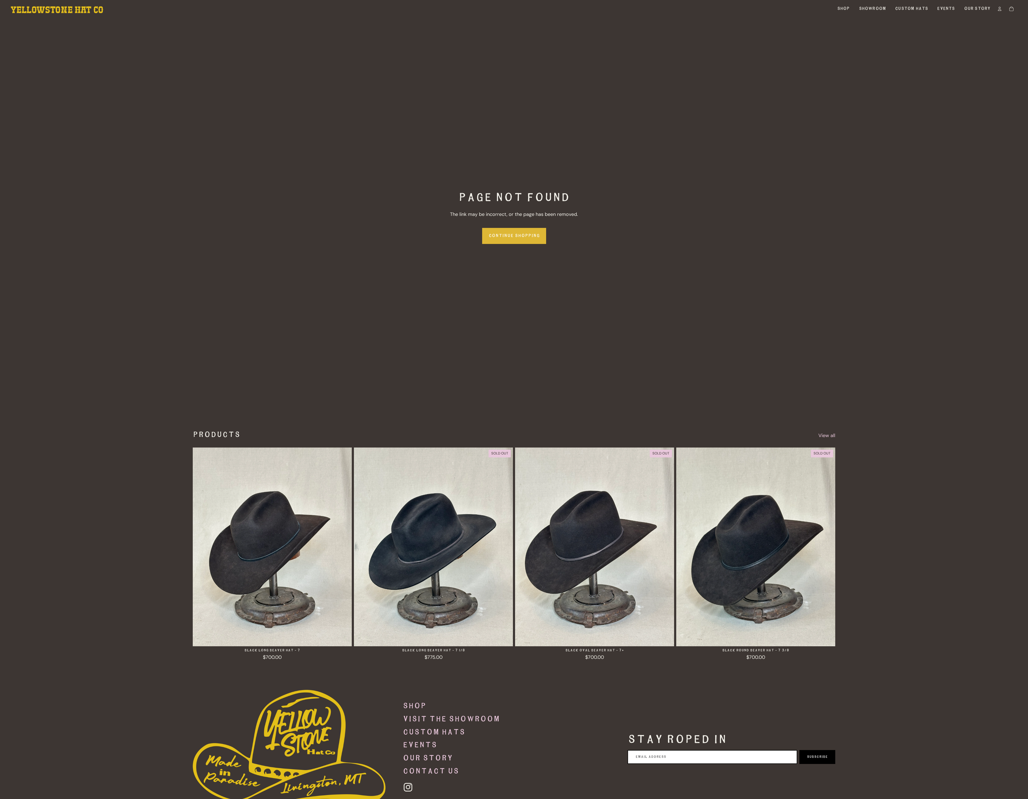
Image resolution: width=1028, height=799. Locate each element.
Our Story (428, 758)
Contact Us (431, 771)
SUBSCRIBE (817, 757)
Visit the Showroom (451, 719)
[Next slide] (344, 547)
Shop (414, 706)
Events (420, 745)
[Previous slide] (201, 547)
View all (826, 435)
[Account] (1000, 9)
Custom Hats (434, 732)
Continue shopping (514, 236)
